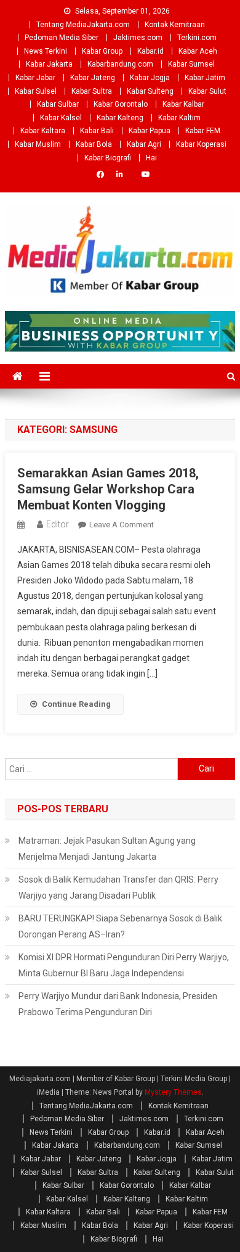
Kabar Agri (144, 144)
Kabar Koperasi (201, 144)
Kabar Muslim (38, 144)
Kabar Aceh (197, 51)
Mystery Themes (173, 1092)
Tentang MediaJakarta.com (83, 24)
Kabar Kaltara (42, 130)
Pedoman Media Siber (61, 37)
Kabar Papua (149, 130)
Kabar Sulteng (150, 91)
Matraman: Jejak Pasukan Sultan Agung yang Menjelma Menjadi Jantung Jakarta (107, 849)
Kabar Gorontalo (121, 104)
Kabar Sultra (91, 91)
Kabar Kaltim (179, 117)
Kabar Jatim (205, 77)
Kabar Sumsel (191, 64)
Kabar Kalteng (120, 117)
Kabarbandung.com (120, 64)
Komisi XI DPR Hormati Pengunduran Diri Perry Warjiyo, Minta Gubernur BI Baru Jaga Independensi (123, 965)
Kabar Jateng (92, 77)
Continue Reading (76, 704)
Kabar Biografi (107, 158)
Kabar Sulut (207, 91)
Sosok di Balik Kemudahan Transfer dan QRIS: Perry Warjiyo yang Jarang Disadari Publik (118, 887)
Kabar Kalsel (61, 117)
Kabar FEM (202, 130)
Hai (151, 158)
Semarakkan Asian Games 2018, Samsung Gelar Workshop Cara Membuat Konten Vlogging (108, 489)
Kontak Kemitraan (175, 24)
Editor (57, 524)
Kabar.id (150, 51)
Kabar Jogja (150, 77)
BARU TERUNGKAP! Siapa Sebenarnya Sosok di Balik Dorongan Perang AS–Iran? (120, 926)
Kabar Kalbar (183, 104)
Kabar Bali (97, 130)
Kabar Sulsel (36, 91)
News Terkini (45, 51)
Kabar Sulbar (58, 104)
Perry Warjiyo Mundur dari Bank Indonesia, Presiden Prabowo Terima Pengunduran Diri (117, 1004)
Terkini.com (197, 37)
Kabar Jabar (35, 77)
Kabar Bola (94, 144)
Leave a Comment (121, 524)
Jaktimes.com (137, 37)
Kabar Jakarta (49, 64)
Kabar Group (102, 51)
